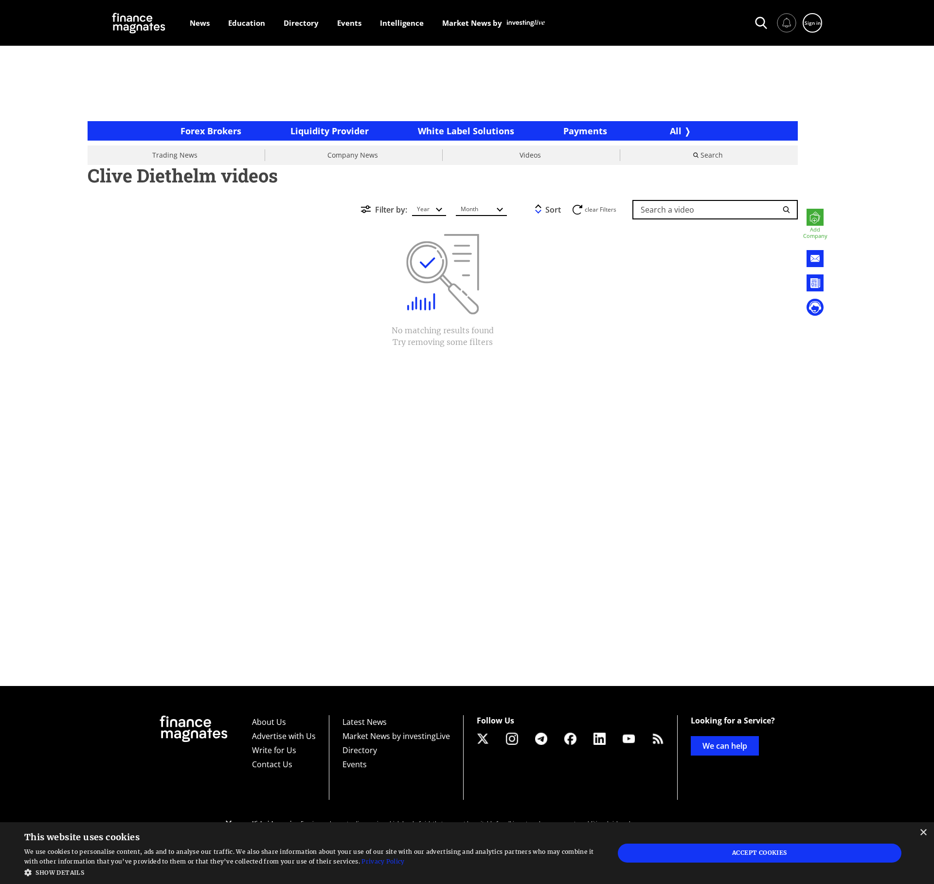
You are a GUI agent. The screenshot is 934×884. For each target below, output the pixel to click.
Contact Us (272, 764)
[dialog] (467, 853)
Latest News (364, 722)
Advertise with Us (284, 736)
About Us (269, 722)
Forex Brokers (210, 130)
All (676, 131)
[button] (310, 871)
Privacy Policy (382, 861)
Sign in (813, 22)
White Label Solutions (466, 130)
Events (354, 764)
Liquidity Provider (329, 130)
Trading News (175, 155)
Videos (530, 155)
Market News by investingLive (396, 736)
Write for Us (274, 750)
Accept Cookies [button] (759, 852)
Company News (352, 155)
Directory (359, 750)
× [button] (923, 832)
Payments (585, 130)
